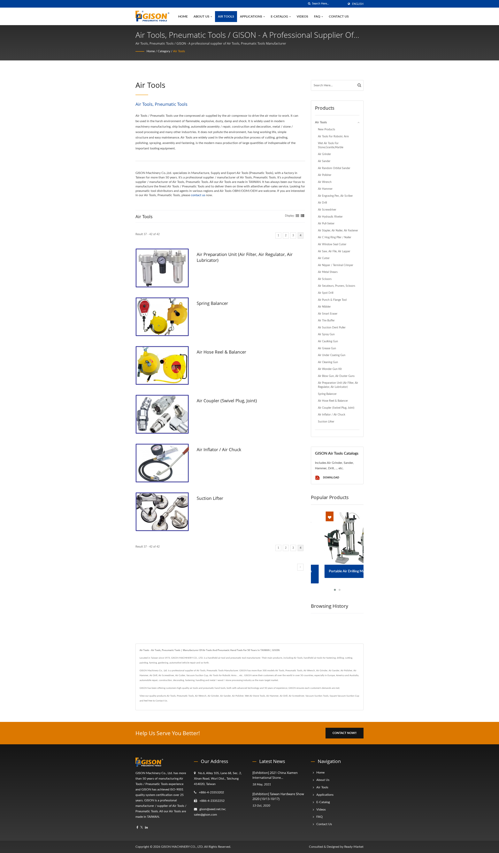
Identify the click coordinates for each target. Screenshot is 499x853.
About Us (202, 16)
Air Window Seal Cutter (332, 244)
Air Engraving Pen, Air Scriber (335, 195)
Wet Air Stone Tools (255, 696)
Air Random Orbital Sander (334, 168)
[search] (309, 4)
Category (164, 51)
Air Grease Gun (327, 348)
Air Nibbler (324, 306)
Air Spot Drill (325, 292)
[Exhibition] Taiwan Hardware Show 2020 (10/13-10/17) (278, 796)
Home (183, 16)
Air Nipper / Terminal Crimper (335, 265)
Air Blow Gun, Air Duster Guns (336, 376)
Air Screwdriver (327, 209)
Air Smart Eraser (327, 313)
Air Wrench (325, 182)
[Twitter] (141, 827)
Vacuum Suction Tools (316, 696)
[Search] (359, 85)
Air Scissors (325, 279)
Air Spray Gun (326, 334)
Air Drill (322, 202)
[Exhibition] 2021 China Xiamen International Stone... (275, 775)
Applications (251, 16)
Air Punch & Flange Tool (332, 299)
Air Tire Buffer (326, 320)
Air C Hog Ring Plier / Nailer (334, 237)
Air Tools (226, 16)
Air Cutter (324, 258)
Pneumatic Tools (185, 696)
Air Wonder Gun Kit (330, 369)
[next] (300, 567)
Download (330, 477)
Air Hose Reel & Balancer (221, 352)
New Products (326, 129)
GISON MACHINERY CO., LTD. (182, 846)
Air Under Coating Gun (331, 355)
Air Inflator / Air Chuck (219, 449)
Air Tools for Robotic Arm (333, 136)
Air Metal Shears (328, 272)
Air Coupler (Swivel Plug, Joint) (227, 400)
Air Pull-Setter (326, 223)
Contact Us (339, 16)
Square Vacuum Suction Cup (344, 696)
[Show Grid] (297, 215)
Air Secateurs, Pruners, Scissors (336, 285)
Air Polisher (324, 175)
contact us (198, 195)
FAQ (317, 16)
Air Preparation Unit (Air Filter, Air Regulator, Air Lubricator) (245, 257)
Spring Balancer (212, 303)
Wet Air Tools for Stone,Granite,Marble (330, 145)
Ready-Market (354, 846)
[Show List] (302, 215)
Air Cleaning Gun (328, 362)
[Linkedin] (146, 827)
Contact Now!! (345, 733)
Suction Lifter (210, 498)
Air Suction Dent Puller (332, 327)
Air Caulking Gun (328, 341)
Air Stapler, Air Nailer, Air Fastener (338, 230)
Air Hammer (325, 188)
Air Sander (324, 161)
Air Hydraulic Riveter (330, 216)
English (358, 4)
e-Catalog (280, 16)
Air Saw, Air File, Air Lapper (334, 251)
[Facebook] (137, 827)
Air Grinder (324, 154)
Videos (302, 16)
